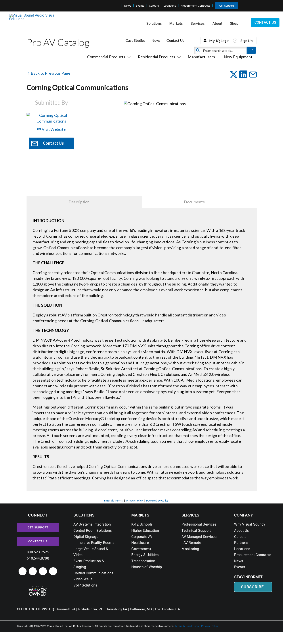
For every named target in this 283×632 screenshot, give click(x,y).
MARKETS (140, 515)
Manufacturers (201, 56)
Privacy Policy (134, 500)
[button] (118, 6)
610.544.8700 (38, 558)
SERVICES (190, 515)
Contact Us (175, 40)
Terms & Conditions (187, 626)
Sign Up (247, 40)
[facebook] (33, 571)
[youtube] (53, 571)
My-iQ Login (219, 40)
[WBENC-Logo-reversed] (38, 588)
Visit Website (53, 129)
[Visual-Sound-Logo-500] (34, 15)
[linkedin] (23, 571)
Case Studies (135, 40)
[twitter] (43, 571)
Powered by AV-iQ (157, 500)
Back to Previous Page (50, 73)
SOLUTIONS (83, 515)
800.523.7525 (38, 552)
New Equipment (238, 56)
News (156, 40)
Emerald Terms (113, 500)
